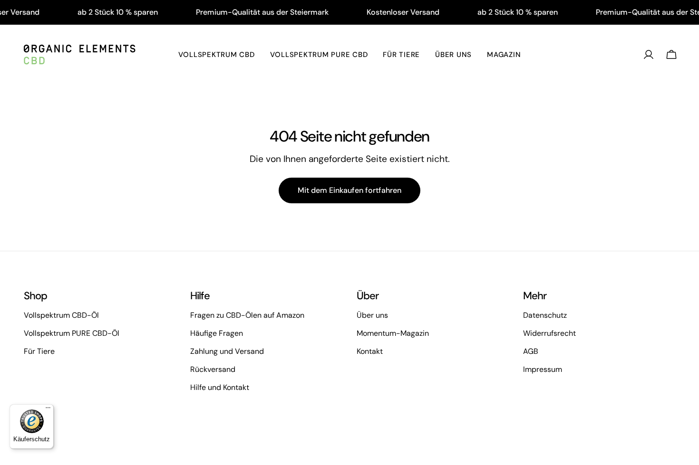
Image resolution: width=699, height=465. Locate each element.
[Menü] (48, 410)
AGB (530, 351)
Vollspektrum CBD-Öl (61, 315)
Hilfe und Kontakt (219, 387)
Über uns (372, 315)
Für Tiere (39, 351)
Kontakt (370, 351)
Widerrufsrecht (549, 333)
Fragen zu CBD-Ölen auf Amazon (247, 315)
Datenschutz (545, 315)
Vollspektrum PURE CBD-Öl (71, 333)
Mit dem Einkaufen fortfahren (349, 190)
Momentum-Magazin (393, 333)
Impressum (542, 369)
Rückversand (212, 369)
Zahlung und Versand (227, 351)
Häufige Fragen (216, 333)
